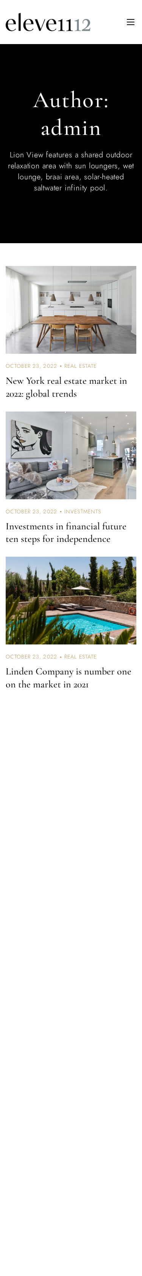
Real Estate (80, 366)
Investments (82, 511)
